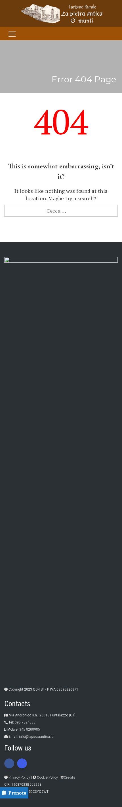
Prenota (17, 793)
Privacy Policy (19, 777)
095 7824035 (25, 722)
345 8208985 (29, 729)
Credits (69, 777)
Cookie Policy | (48, 777)
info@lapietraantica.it (36, 737)
